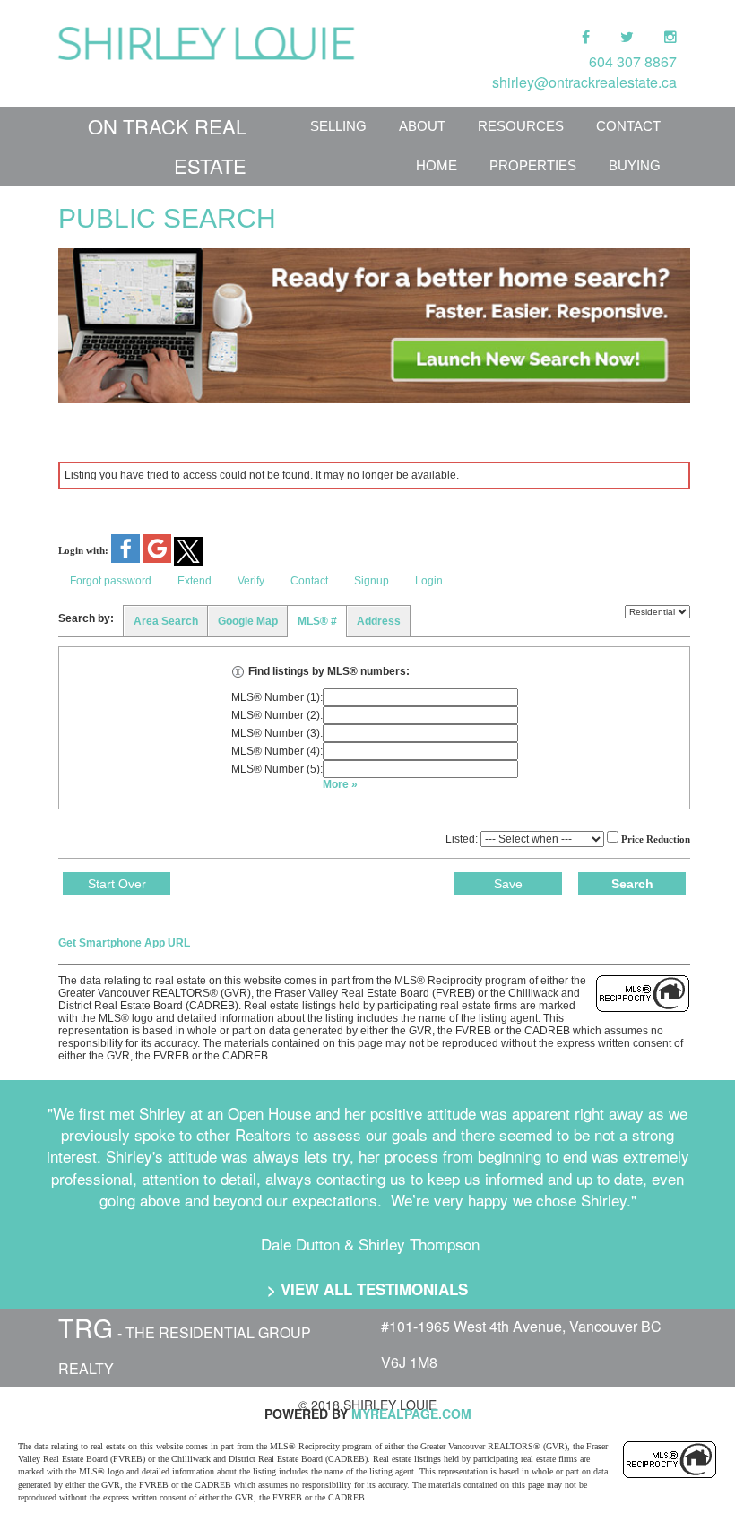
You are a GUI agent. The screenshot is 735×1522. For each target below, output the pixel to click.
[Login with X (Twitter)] (188, 562)
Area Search (166, 621)
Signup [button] (371, 581)
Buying (635, 165)
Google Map (248, 621)
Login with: (83, 550)
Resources (521, 126)
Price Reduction (654, 839)
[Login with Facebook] (127, 559)
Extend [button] (194, 581)
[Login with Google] (158, 559)
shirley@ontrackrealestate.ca (584, 82)
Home (436, 165)
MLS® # (317, 621)
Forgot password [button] (110, 581)
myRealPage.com (411, 1414)
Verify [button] (251, 581)
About (422, 126)
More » (340, 784)
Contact (628, 126)
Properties (532, 165)
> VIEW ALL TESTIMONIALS (367, 1289)
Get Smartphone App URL (124, 943)
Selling (338, 126)
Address (379, 621)
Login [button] (429, 581)
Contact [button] (309, 581)
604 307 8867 (633, 61)
